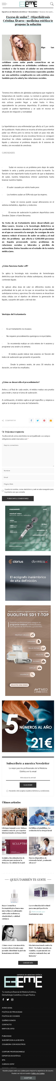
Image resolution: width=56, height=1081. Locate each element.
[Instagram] (12, 999)
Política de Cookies (38, 1073)
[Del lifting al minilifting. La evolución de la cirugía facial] (41, 816)
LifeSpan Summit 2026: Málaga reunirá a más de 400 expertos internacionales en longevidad (14, 830)
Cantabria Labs (36, 914)
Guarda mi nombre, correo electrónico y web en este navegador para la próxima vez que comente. (29, 490)
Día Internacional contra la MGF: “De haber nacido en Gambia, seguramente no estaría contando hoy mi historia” (40, 950)
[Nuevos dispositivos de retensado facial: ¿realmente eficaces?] (41, 846)
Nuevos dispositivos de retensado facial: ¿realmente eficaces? (40, 860)
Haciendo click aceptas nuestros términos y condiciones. (29, 791)
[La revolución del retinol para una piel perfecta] (41, 893)
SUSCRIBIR (28, 785)
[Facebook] (31, 420)
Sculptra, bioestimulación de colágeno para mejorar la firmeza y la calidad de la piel (13, 860)
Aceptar (28, 1078)
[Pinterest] (44, 420)
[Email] (50, 420)
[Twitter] (37, 420)
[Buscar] (51, 4)
